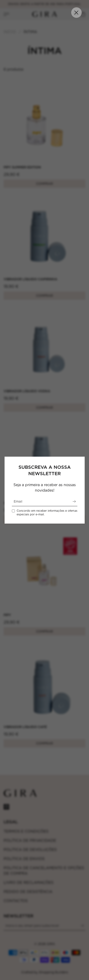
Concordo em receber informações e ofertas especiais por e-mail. (47, 512)
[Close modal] (76, 12)
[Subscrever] (74, 501)
